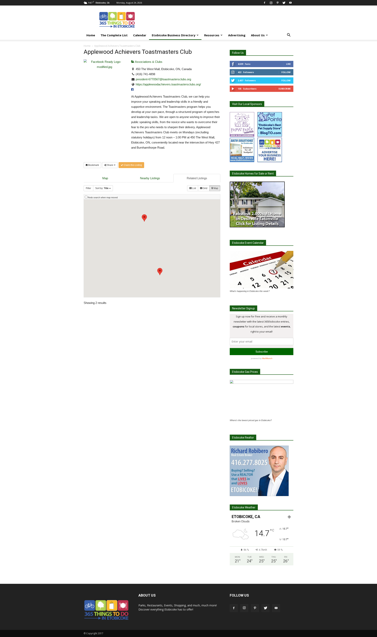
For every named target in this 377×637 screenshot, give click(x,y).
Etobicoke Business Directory (173, 35)
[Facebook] (264, 2)
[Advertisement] (221, 20)
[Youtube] (290, 2)
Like (288, 63)
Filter (88, 188)
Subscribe (284, 88)
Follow (286, 72)
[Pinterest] (277, 2)
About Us (258, 35)
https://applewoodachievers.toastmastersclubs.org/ (168, 84)
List (194, 188)
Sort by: (102, 188)
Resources (211, 35)
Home (90, 35)
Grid (204, 188)
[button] (288, 35)
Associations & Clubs (148, 61)
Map (105, 178)
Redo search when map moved (103, 197)
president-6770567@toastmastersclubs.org (163, 79)
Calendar (139, 35)
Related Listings (197, 178)
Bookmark (93, 165)
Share (110, 165)
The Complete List (114, 35)
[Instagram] (271, 2)
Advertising (236, 35)
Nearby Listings (150, 178)
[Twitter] (284, 2)
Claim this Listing (132, 165)
